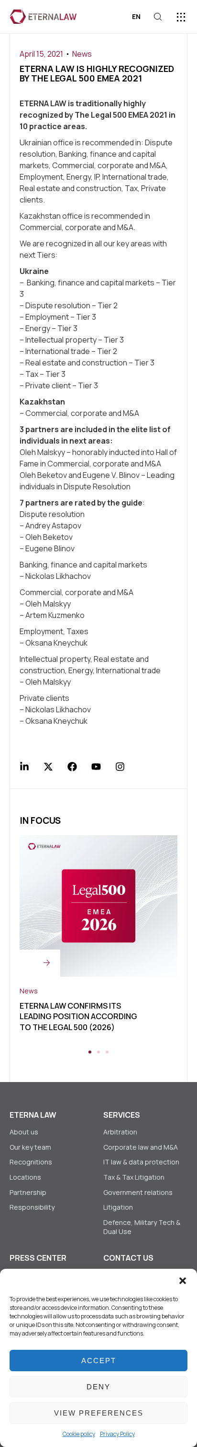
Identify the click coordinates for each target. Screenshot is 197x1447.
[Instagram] (120, 766)
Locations (25, 1177)
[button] (182, 1280)
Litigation (118, 1207)
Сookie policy (79, 1434)
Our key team (30, 1147)
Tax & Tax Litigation (134, 1177)
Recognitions (31, 1161)
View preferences (98, 1413)
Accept (98, 1360)
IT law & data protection (141, 1161)
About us (24, 1131)
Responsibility (32, 1207)
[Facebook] (72, 766)
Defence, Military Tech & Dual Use (141, 1227)
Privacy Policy (117, 1434)
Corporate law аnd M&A (140, 1147)
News (82, 54)
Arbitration (120, 1131)
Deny (98, 1387)
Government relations (138, 1192)
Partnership (28, 1192)
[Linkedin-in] (24, 766)
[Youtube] (96, 766)
